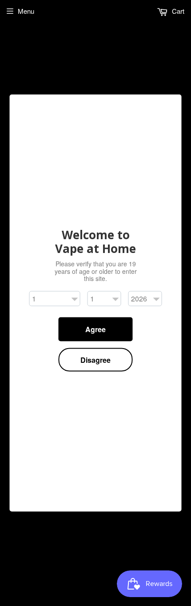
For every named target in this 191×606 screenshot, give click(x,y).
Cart (177, 11)
